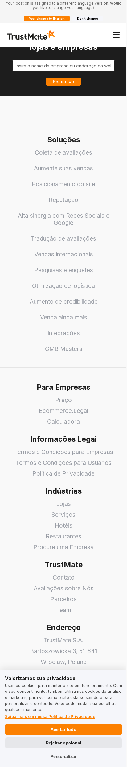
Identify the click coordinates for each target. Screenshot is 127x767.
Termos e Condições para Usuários (64, 462)
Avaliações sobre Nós (64, 588)
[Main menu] (116, 35)
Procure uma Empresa (63, 547)
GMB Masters (63, 349)
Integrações (63, 333)
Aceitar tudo (63, 729)
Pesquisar (64, 81)
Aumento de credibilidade (64, 301)
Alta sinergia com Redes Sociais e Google (63, 219)
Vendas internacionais (63, 254)
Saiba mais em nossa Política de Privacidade (50, 716)
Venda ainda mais (63, 317)
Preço (63, 400)
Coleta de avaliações (63, 152)
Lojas (63, 504)
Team (63, 610)
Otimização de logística (63, 285)
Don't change (87, 18)
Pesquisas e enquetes (63, 270)
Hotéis (63, 525)
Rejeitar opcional (63, 742)
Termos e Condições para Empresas (63, 452)
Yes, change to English (47, 18)
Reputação (63, 200)
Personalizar (63, 756)
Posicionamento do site (63, 184)
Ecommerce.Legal (63, 410)
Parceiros (63, 599)
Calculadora (63, 421)
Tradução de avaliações (63, 238)
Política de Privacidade (63, 473)
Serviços (63, 514)
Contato (64, 577)
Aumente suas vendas (63, 168)
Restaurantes (63, 536)
